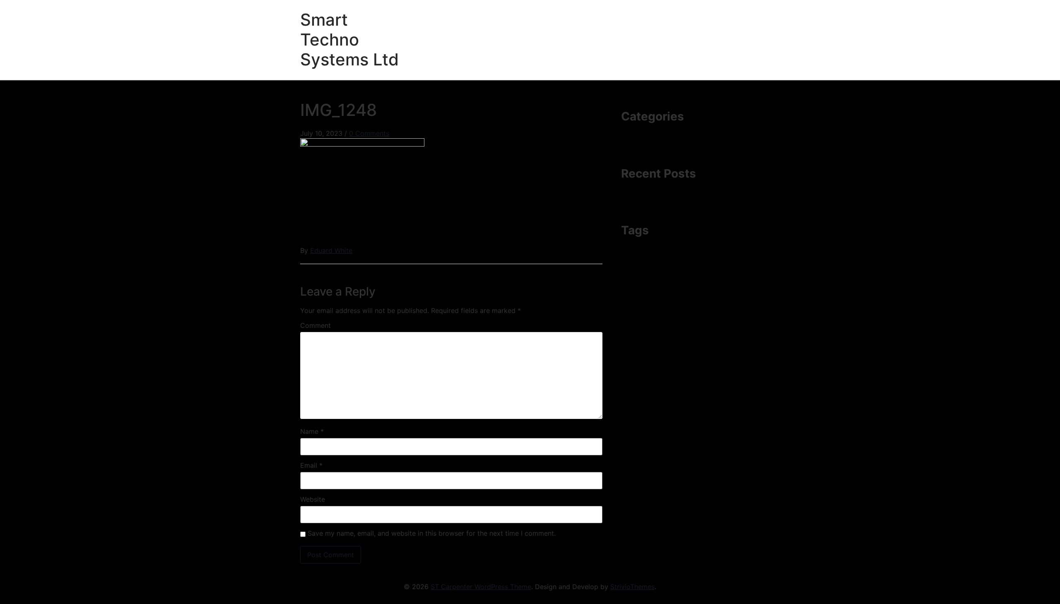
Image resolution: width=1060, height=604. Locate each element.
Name (312, 431)
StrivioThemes (632, 586)
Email (311, 465)
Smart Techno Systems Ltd (349, 40)
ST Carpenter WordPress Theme (481, 586)
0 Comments (369, 133)
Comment (315, 325)
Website (312, 499)
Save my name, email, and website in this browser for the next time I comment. (432, 533)
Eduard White (331, 250)
